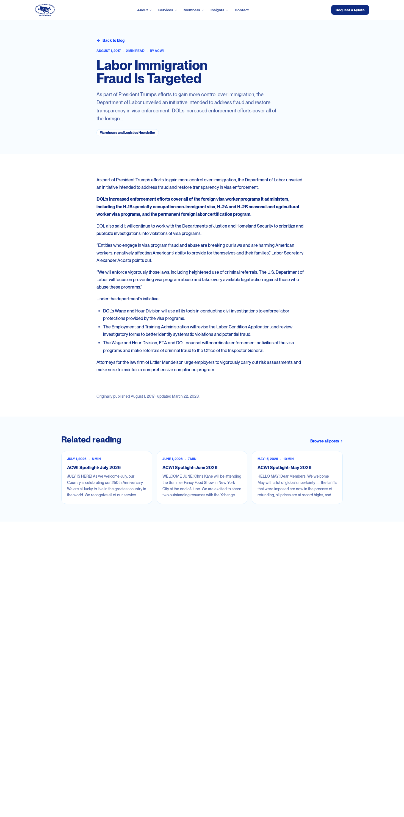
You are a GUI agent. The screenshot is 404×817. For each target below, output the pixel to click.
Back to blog (113, 40)
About (142, 10)
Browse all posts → (326, 441)
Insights (217, 10)
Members (192, 10)
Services (165, 10)
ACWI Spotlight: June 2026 (189, 467)
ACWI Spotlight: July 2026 (94, 467)
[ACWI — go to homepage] (45, 10)
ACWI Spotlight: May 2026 (284, 467)
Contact (242, 10)
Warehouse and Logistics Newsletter (127, 133)
